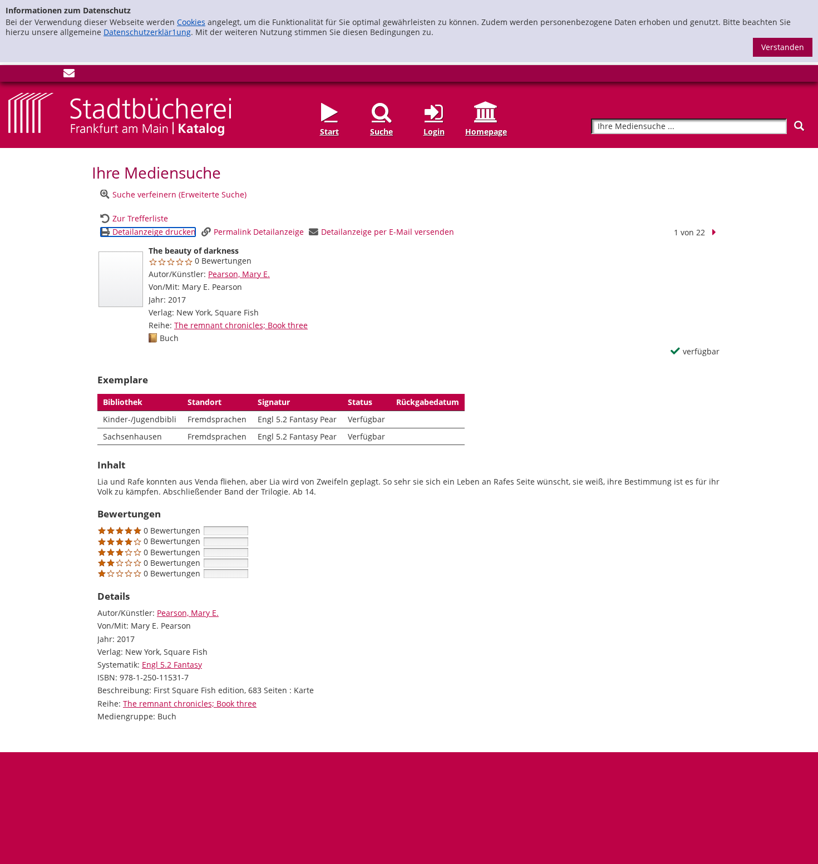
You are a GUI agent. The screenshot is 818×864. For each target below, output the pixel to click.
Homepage (486, 131)
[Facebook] (13, 75)
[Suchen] (799, 126)
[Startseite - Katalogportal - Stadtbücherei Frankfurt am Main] (119, 113)
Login (434, 131)
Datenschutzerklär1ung (147, 32)
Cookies (191, 22)
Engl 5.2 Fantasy (172, 664)
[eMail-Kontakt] (69, 75)
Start (329, 131)
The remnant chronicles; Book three (241, 325)
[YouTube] (50, 75)
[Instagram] (32, 75)
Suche (381, 131)
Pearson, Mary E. (239, 274)
